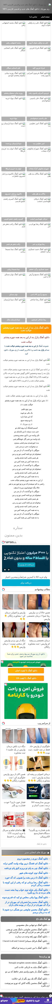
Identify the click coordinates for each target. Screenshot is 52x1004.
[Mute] (9, 569)
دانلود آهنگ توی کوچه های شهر (33, 873)
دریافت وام (26, 583)
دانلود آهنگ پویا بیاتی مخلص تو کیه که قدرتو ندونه (25, 897)
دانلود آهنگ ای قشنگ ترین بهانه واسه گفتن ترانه (25, 863)
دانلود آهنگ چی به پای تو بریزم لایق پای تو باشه (26, 868)
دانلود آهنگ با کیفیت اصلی (26, 671)
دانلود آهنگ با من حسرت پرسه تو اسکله (29, 948)
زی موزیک (26, 424)
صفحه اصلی (45, 17)
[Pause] (5, 569)
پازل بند (41, 350)
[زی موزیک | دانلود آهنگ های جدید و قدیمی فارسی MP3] (26, 5)
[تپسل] (1, 995)
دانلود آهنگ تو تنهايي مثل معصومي (31, 925)
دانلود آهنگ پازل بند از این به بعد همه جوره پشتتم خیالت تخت (26, 329)
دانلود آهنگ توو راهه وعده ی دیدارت (31, 936)
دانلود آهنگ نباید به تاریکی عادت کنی (30, 967)
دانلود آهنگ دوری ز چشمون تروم (32, 858)
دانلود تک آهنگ (42, 844)
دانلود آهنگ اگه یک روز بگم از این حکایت (29, 979)
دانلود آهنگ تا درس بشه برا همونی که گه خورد (26, 877)
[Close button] (50, 995)
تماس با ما (33, 17)
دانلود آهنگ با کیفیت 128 (26, 678)
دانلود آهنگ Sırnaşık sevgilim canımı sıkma (28, 963)
